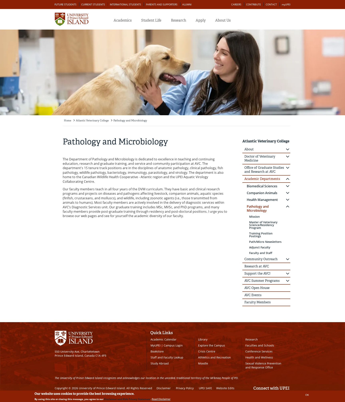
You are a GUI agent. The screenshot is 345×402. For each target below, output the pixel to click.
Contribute (253, 4)
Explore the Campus (211, 345)
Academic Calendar (163, 339)
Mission (254, 216)
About (249, 149)
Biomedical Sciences (262, 186)
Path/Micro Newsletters (265, 242)
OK (307, 394)
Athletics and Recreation (214, 357)
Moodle (203, 363)
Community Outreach (261, 259)
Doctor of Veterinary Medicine (259, 158)
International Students (125, 4)
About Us (223, 20)
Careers (236, 4)
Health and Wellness (259, 357)
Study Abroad (160, 363)
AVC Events (252, 295)
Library (202, 339)
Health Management (262, 200)
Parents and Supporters (161, 4)
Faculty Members (257, 302)
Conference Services (259, 351)
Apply (201, 20)
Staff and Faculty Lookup (167, 357)
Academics (123, 20)
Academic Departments (262, 179)
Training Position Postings (261, 234)
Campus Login (173, 345)
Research (178, 20)
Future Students (65, 4)
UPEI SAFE (205, 388)
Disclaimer (164, 388)
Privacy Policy (185, 388)
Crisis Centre (206, 351)
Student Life (151, 20)
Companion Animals (262, 193)
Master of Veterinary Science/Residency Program (263, 225)
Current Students (93, 4)
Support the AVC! (257, 273)
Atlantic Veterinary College (92, 120)
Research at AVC (256, 266)
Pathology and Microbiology (130, 120)
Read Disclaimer (161, 399)
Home (67, 120)
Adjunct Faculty (259, 247)
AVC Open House (257, 288)
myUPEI (286, 4)
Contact (271, 4)
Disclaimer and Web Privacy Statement (127, 399)
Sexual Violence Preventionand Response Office (263, 365)
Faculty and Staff (260, 253)
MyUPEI (156, 345)
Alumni (186, 4)
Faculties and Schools (259, 345)
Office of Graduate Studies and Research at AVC (264, 170)
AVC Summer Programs (262, 281)
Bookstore (157, 351)
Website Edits (225, 388)
